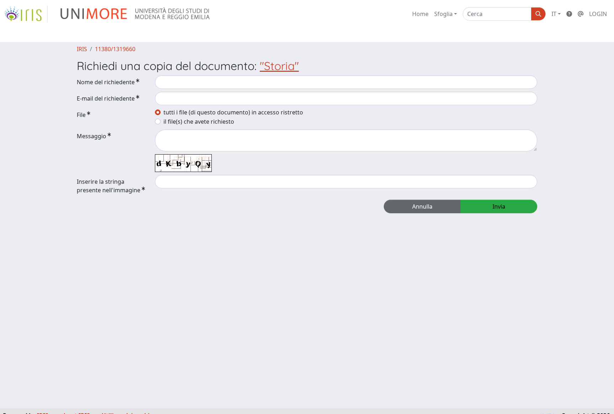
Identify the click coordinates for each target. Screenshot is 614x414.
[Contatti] (580, 14)
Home (420, 14)
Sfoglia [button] (443, 14)
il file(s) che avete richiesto (198, 121)
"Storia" (279, 66)
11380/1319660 (115, 49)
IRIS (82, 49)
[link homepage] (26, 13)
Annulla (422, 206)
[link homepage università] (135, 13)
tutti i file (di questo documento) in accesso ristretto (233, 112)
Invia (498, 206)
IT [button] (553, 14)
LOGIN (598, 14)
